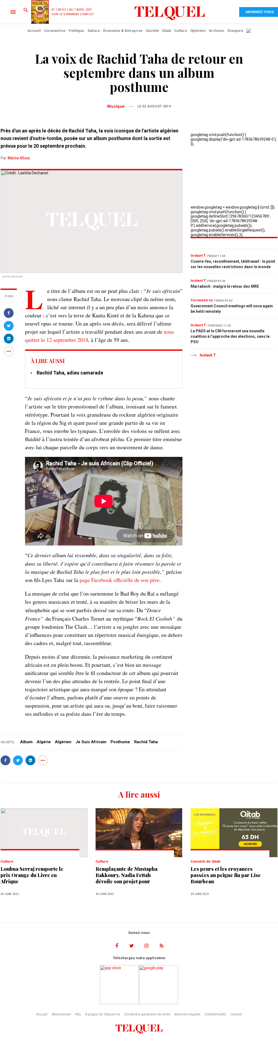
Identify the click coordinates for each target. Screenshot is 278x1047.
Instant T (198, 255)
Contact (236, 1014)
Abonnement (61, 1014)
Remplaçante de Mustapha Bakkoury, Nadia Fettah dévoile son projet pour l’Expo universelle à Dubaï (126, 875)
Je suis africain (90, 741)
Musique (116, 106)
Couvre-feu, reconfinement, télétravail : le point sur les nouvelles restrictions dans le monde (233, 264)
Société (152, 31)
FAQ (78, 1014)
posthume (120, 741)
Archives (216, 31)
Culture (180, 31)
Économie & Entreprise (123, 31)
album (26, 741)
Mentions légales (187, 1014)
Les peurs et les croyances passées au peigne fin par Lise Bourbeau (226, 875)
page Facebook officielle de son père (119, 580)
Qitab (166, 31)
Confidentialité (215, 1014)
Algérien (63, 741)
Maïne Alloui (19, 158)
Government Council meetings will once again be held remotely (232, 309)
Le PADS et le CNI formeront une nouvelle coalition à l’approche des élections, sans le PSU (230, 336)
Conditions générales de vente (147, 1014)
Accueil (34, 31)
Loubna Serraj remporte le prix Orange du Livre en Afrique (32, 875)
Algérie (44, 741)
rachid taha (146, 741)
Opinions (198, 31)
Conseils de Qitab (205, 861)
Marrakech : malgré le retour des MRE (225, 286)
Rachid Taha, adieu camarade (70, 373)
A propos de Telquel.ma (102, 1014)
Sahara (93, 31)
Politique (76, 31)
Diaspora (235, 31)
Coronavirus (54, 31)
